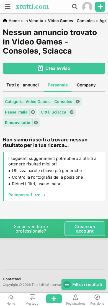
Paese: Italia (16, 112)
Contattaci (12, 279)
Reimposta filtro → (26, 194)
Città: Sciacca (53, 112)
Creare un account (84, 229)
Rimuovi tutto (17, 122)
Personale (58, 85)
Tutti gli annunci (22, 85)
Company (86, 85)
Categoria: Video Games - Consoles (38, 101)
